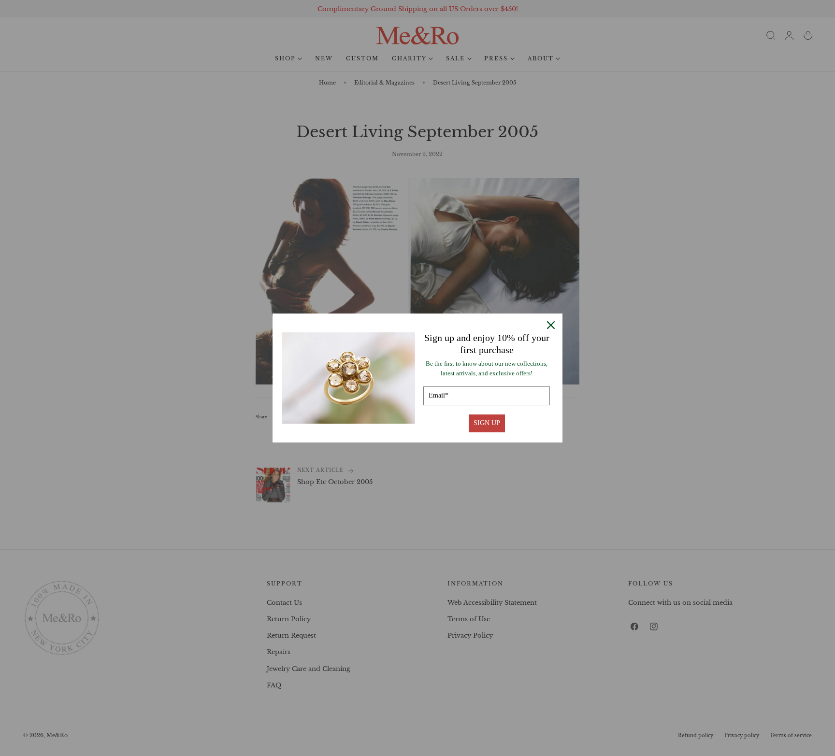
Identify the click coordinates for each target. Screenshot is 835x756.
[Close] (550, 325)
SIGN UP (487, 423)
